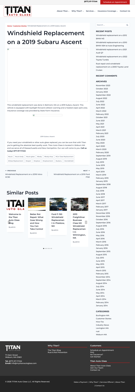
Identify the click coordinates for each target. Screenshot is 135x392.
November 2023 (103, 85)
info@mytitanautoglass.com (24, 363)
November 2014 (103, 277)
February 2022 (102, 114)
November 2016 (103, 216)
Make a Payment (81, 382)
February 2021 (102, 133)
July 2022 (100, 101)
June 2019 (100, 165)
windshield (68, 161)
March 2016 (101, 242)
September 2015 (103, 251)
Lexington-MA (102, 328)
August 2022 (101, 98)
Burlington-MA (102, 315)
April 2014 (100, 296)
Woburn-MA (101, 334)
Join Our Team (96, 368)
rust (97, 331)
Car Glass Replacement (64, 156)
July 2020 (100, 136)
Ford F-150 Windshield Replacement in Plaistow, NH (58, 220)
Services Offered (107, 382)
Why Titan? (53, 345)
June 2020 (100, 140)
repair (28, 161)
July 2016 (100, 229)
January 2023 (102, 92)
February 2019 (102, 178)
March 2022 (101, 111)
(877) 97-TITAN (15, 361)
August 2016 (101, 226)
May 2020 (100, 143)
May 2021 (100, 124)
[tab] (43, 248)
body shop (48, 156)
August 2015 (101, 255)
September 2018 (103, 184)
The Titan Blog (54, 350)
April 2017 (100, 200)
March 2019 (101, 175)
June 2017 (100, 197)
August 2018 (101, 188)
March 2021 (101, 130)
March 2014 (101, 299)
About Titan (120, 382)
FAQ (92, 352)
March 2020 (101, 149)
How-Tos (100, 322)
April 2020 (100, 146)
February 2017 (102, 207)
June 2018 (100, 194)
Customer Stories (103, 319)
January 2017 (102, 210)
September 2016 (103, 223)
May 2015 (100, 264)
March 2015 (101, 270)
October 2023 (102, 89)
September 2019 (103, 156)
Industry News (102, 325)
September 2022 (103, 95)
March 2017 (101, 204)
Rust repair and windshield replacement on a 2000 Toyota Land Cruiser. (112, 67)
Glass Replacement (15, 161)
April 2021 (100, 127)
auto (10, 156)
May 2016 (100, 235)
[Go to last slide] (9, 222)
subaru (59, 161)
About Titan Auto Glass (100, 366)
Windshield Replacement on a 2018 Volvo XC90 (23, 174)
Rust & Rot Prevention (57, 352)
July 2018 (100, 191)
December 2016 (103, 213)
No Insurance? (96, 354)
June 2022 (100, 105)
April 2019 (100, 172)
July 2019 (100, 162)
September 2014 (103, 280)
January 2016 (102, 248)
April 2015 (100, 267)
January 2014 (102, 306)
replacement (48, 161)
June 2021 (100, 121)
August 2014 (101, 283)
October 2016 (102, 219)
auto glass (30, 156)
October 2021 (102, 117)
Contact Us (125, 11)
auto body (19, 156)
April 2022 (100, 108)
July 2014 (100, 286)
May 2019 (100, 168)
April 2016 (100, 239)
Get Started (95, 357)
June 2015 (100, 261)
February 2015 (102, 274)
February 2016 (102, 245)
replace (37, 161)
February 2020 (102, 152)
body (39, 156)
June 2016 (100, 232)
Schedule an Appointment (115, 2)
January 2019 (102, 181)
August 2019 (101, 159)
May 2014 (100, 293)
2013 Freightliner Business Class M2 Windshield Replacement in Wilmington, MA (79, 226)
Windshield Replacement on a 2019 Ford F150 (72, 174)
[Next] (86, 222)
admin (13, 227)
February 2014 (102, 302)
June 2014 (100, 290)
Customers (95, 345)
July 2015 (100, 258)
